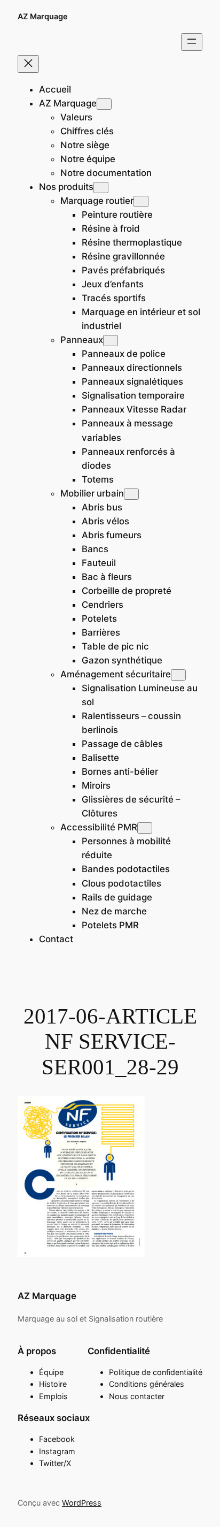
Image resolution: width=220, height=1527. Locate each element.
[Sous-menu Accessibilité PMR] (144, 828)
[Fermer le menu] (28, 64)
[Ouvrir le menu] (191, 42)
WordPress (81, 1502)
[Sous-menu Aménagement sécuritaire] (178, 675)
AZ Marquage (43, 16)
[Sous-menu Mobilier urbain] (131, 494)
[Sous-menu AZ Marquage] (104, 104)
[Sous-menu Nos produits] (100, 187)
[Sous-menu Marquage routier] (140, 201)
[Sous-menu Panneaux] (110, 340)
